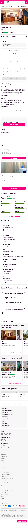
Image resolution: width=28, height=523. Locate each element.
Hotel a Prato (5, 423)
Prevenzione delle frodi (6, 482)
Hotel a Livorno (5, 412)
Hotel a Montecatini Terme (7, 414)
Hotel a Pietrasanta (6, 425)
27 (14, 71)
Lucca (17, 6)
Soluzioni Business (5, 465)
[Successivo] (24, 53)
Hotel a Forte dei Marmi (7, 410)
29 (20, 71)
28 (17, 71)
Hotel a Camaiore (5, 421)
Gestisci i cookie (4, 454)
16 (24, 65)
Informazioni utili (4, 476)
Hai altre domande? (9, 313)
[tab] (6, 404)
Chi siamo (3, 445)
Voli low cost (3, 492)
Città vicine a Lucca (6, 404)
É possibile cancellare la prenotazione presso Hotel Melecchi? (13, 308)
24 (3, 71)
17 (3, 68)
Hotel (3, 6)
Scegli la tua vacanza (5, 494)
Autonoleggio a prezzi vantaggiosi (8, 490)
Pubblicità (3, 458)
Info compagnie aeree (5, 474)
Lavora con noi (4, 456)
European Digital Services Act (7, 478)
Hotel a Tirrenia (5, 419)
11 (7, 65)
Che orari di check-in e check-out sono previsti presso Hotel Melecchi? (13, 292)
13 (14, 65)
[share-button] (21, 10)
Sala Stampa (3, 462)
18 (7, 68)
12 (10, 65)
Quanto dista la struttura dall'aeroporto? (10, 298)
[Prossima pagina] (26, 404)
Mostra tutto (4, 106)
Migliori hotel (3, 496)
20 (14, 68)
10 (3, 65)
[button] (12, 16)
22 (20, 68)
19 (10, 68)
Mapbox (18, 110)
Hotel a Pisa (4, 408)
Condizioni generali (5, 447)
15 (20, 65)
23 (24, 68)
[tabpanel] (14, 417)
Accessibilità (3, 480)
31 (3, 74)
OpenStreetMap (24, 110)
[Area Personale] (26, 2)
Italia (7, 6)
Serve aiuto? (3, 470)
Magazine (3, 498)
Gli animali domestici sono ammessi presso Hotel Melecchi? (13, 303)
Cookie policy (3, 452)
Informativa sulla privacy (6, 449)
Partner (2, 460)
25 (7, 71)
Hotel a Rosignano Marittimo (8, 418)
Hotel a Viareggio (5, 416)
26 (10, 71)
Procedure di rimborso (5, 472)
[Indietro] (3, 53)
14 (17, 65)
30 (24, 71)
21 (17, 68)
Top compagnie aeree (5, 487)
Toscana (12, 6)
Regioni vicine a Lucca (18, 404)
